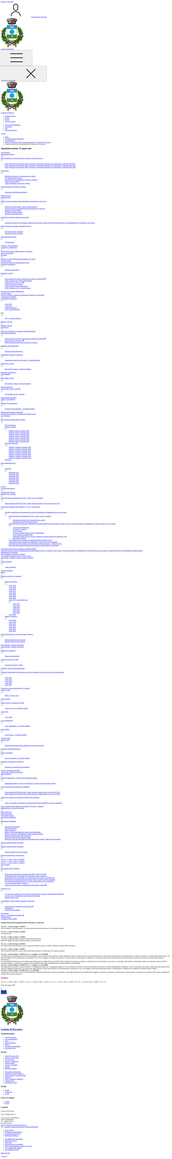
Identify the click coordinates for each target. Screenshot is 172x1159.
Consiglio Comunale (11, 443)
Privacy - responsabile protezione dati (12, 915)
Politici (7, 1044)
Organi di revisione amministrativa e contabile (15, 688)
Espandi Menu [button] (5, 152)
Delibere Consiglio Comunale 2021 (20, 451)
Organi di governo (10, 1037)
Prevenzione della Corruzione (10, 868)
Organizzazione (10, 140)
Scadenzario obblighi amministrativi (16, 192)
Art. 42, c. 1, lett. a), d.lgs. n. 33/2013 (12, 863)
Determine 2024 (14, 483)
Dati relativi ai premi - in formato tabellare (18, 369)
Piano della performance (8, 333)
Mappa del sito (5, 1153)
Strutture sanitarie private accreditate (12, 842)
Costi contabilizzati (7, 720)
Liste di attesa (5, 729)
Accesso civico (5, 888)
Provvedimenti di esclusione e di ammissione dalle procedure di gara (30, 540)
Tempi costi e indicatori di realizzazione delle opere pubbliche (20, 797)
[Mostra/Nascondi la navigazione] (16, 58)
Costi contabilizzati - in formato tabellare (17, 726)
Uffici (6, 1041)
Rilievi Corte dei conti (12, 695)
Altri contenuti (5, 864)
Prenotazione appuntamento (13, 1132)
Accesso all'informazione (13, 125)
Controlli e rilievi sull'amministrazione (13, 668)
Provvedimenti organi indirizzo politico (13, 420)
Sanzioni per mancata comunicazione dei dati (15, 217)
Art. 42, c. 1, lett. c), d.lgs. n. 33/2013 (12, 859)
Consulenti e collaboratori (9, 247)
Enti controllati (5, 374)
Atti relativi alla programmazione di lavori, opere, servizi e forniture (22, 498)
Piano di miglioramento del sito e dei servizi (18, 1146)
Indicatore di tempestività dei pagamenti (17, 767)
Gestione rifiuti (5, 738)
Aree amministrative (11, 1039)
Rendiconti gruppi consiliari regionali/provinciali (16, 226)
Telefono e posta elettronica (9, 246)
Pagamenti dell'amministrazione (11, 749)
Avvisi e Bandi (17, 531)
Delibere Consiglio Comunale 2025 (20, 458)
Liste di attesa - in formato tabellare (16, 735)
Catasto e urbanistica (11, 1065)
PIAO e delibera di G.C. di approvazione (18, 288)
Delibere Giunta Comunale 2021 (19, 434)
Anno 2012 (16, 613)
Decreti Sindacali (10, 425)
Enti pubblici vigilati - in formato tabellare (18, 383)
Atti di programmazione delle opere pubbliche (15, 787)
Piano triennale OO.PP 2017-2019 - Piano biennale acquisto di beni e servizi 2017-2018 (32, 794)
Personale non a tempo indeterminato (12, 291)
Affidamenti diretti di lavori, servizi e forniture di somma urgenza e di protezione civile (40, 536)
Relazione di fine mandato (13, 210)
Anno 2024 (8, 306)
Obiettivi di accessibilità (12, 910)
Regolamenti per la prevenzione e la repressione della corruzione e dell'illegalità (30, 878)
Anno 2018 (12, 598)
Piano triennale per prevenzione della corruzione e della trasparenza (22, 158)
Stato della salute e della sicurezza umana (18, 837)
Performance (5, 327)
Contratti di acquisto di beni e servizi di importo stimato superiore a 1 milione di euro (35, 544)
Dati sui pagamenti (7, 753)
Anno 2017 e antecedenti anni (18, 600)
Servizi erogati (5, 699)
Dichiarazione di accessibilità (14, 1144)
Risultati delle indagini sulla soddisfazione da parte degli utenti (24, 745)
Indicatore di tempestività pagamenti (12, 761)
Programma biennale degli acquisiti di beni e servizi (29, 520)
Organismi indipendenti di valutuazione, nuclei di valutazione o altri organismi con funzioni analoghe (32, 672)
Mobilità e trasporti (11, 1068)
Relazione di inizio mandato (13, 212)
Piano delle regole (6, 814)
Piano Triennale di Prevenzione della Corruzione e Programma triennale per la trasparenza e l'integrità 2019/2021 (40, 164)
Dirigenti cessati (6, 261)
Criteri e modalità (6, 562)
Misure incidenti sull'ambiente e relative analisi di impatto (23, 832)
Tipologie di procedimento (9, 403)
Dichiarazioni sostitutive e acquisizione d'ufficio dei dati (18, 414)
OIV (2, 313)
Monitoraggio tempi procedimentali (12, 412)
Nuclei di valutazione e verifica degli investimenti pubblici (19, 778)
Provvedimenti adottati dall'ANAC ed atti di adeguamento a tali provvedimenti (29, 881)
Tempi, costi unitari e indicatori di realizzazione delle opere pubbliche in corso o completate (33, 803)
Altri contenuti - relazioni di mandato (12, 645)
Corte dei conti (5, 690)
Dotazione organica (7, 273)
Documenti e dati (10, 1048)
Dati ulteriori (5, 913)
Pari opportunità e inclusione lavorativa (13, 554)
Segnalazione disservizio (12, 1134)
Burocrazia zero (6, 195)
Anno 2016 (16, 605)
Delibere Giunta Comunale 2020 (19, 432)
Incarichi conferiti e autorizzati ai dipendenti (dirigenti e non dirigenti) (22, 295)
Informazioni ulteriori (19, 538)
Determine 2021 (14, 478)
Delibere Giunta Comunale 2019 (19, 431)
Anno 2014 (16, 609)
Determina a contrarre (19, 529)
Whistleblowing (6, 917)
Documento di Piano (7, 815)
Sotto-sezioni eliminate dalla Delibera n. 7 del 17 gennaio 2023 (20, 507)
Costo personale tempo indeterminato (16, 286)
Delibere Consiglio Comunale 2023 (20, 454)
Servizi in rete (5, 740)
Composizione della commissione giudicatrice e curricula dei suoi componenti (33, 542)
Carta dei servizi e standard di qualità (12, 703)
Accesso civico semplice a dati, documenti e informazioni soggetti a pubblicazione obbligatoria (34, 894)
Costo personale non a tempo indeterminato (18, 281)
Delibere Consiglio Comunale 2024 (20, 456)
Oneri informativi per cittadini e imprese (13, 187)
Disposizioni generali (7, 154)
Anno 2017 (16, 604)
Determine (8, 468)
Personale (4, 255)
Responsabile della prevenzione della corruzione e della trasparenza (26, 876)
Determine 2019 (14, 474)
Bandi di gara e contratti (8, 494)
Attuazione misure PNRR (9, 919)
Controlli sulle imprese (8, 488)
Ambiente (8, 1077)
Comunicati (8, 1092)
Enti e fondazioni (10, 1043)
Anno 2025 (12, 614)
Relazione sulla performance (10, 346)
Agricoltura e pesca (11, 1082)
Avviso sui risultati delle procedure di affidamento (28, 533)
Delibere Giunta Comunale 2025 (19, 441)
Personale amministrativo (13, 1046)
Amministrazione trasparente (14, 1139)
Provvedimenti (5, 416)
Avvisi (7, 1094)
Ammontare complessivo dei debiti (12, 772)
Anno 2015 (16, 607)
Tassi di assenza (6, 293)
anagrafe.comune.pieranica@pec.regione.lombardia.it (21, 1127)
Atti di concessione (7, 570)
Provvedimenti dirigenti (8, 463)
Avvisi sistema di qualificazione (23, 535)
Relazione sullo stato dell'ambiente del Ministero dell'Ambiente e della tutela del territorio (33, 839)
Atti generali (5, 171)
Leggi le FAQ (9, 1130)
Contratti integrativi (11, 308)
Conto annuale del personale (14, 284)
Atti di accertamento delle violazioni (16, 883)
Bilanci (3, 572)
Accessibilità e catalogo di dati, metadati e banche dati (18, 901)
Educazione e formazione (13, 1072)
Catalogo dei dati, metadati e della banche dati (19, 906)
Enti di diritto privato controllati (11, 389)
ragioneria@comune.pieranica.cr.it (16, 1125)
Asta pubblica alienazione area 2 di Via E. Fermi (16, 556)
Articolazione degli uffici (8, 237)
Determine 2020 (14, 476)
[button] (10, 116)
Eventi (7, 1103)
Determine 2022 (14, 480)
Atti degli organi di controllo (14, 233)
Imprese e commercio (11, 1061)
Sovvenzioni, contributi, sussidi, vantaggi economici (17, 558)
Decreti (3, 486)
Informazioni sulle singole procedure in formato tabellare (18, 549)
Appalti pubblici (10, 1063)
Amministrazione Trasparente (14, 139)
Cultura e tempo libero (12, 1058)
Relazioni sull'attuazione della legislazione (18, 836)
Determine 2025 (14, 472)
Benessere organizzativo (8, 372)
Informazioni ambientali (8, 817)
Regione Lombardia (7, 1)
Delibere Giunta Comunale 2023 (19, 438)
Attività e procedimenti (8, 399)
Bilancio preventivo (11, 582)
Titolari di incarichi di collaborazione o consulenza (16, 251)
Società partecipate (7, 387)
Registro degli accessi (11, 897)
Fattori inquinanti (10, 830)
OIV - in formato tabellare (13, 318)
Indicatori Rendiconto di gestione (15, 640)
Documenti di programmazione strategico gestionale (21, 180)
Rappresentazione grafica (9, 398)
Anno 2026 (12, 585)
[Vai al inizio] (1, 989)
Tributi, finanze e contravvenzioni (15, 1075)
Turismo (7, 1067)
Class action (4, 712)
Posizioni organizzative (8, 264)
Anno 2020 (12, 589)
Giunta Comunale (10, 427)
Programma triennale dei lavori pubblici (25, 522)
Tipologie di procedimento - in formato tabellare (20, 409)
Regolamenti (9, 908)
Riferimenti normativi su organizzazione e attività (20, 176)
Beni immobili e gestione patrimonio (12, 647)
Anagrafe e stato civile (12, 1056)
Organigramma (9, 242)
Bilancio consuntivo (11, 616)
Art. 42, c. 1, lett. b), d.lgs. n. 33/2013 (12, 861)
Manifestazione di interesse (9, 552)
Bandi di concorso (6, 322)
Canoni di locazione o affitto (10, 659)
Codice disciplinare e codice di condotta (17, 183)
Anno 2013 (16, 611)
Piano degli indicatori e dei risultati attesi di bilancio (17, 634)
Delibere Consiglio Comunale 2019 (20, 447)
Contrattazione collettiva (8, 297)
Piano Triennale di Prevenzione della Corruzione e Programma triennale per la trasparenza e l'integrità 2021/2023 (40, 165)
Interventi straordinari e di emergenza (12, 855)
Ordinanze (8, 460)
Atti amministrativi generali (13, 178)
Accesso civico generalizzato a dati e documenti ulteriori (22, 896)
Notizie (7, 1090)
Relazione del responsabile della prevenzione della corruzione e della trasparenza (30, 879)
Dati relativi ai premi (7, 363)
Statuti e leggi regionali (12, 181)
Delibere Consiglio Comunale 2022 (20, 452)
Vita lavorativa (9, 1059)
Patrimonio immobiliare (8, 651)
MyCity (4, 1156)
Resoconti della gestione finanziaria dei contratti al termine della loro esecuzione (34, 545)
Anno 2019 (12, 587)
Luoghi (7, 1101)
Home (7, 137)
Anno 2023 (8, 304)
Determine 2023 (14, 481)
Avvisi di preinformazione (21, 527)
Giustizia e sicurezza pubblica (14, 1074)
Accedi (3, 133)
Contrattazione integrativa (9, 298)
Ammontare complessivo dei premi (12, 355)
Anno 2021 (12, 591)
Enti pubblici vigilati (7, 378)
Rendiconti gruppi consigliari (14, 231)
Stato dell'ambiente (11, 828)
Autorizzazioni (9, 1081)
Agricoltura (8, 126)
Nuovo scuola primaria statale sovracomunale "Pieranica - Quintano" (22, 806)
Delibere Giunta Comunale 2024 (19, 440)
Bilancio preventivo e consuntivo (11, 576)
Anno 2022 (12, 593)
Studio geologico (6, 812)
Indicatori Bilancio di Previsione (15, 641)
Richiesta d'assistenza (11, 1135)
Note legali (8, 1142)
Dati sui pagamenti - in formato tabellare (17, 758)
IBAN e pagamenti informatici (10, 770)
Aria (6, 128)
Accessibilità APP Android (13, 1148)
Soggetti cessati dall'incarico (13, 214)
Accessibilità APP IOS (12, 1150)
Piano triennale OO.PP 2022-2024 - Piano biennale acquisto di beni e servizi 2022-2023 (32, 503)
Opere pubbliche (6, 774)
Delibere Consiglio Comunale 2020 (20, 449)
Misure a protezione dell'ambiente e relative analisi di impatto (24, 834)
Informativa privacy (11, 1141)
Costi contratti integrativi (12, 309)
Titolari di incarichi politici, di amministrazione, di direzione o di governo (28, 142)
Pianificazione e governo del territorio (12, 808)
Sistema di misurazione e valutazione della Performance (18, 331)
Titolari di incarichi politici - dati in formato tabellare (21, 207)
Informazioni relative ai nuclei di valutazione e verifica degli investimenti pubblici (30, 783)
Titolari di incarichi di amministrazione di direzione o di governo (25, 208)
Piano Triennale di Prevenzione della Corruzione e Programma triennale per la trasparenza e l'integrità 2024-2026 (40, 167)
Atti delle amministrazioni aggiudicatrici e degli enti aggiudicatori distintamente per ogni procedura (35, 512)
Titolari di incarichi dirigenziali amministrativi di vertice (18, 259)
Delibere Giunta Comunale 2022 (19, 436)
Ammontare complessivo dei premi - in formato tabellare (22, 360)
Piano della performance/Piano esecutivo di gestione (21, 342)
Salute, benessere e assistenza (14, 1079)
